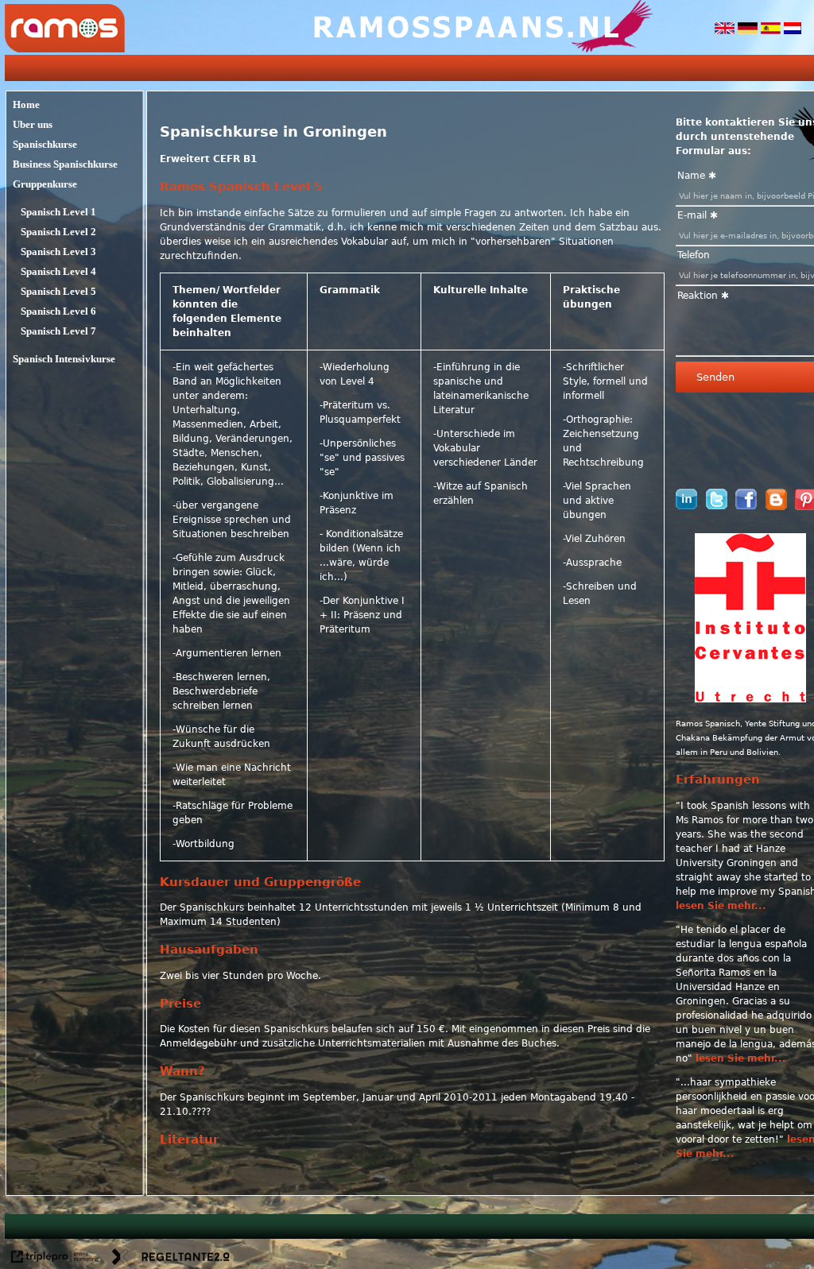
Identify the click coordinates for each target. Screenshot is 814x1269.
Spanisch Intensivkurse (64, 359)
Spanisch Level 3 (58, 251)
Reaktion (697, 295)
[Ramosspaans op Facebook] (746, 506)
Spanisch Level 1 (58, 212)
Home (26, 104)
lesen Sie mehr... (721, 905)
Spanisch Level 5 (58, 291)
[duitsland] (749, 31)
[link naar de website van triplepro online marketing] (55, 1258)
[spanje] (772, 31)
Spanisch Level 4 (58, 271)
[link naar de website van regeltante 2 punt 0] (170, 1258)
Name (691, 175)
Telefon (693, 255)
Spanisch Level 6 (58, 311)
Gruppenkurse (45, 184)
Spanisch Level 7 (58, 331)
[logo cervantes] (750, 699)
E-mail (692, 215)
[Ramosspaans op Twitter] (716, 506)
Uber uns (32, 124)
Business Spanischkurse (65, 164)
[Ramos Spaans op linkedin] (686, 506)
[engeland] (726, 31)
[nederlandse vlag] (792, 31)
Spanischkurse (45, 144)
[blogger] (776, 507)
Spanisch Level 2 (58, 232)
